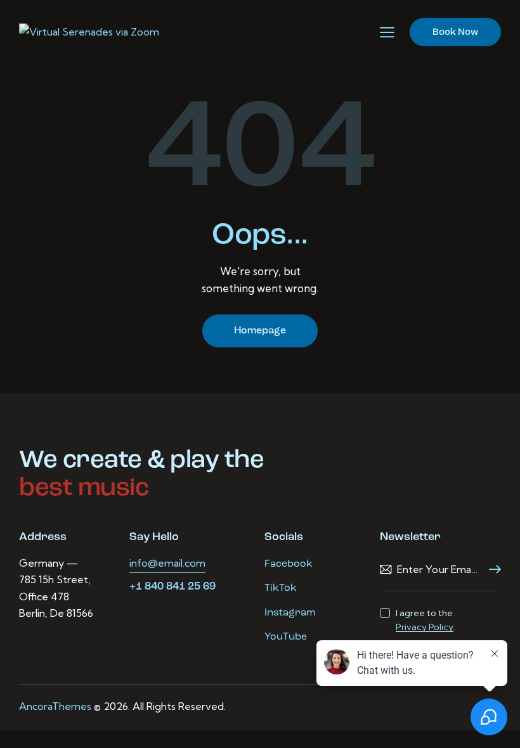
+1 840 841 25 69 (172, 586)
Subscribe (491, 569)
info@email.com (167, 563)
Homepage (260, 331)
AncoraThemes (55, 706)
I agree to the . (425, 620)
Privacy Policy (424, 627)
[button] (387, 32)
